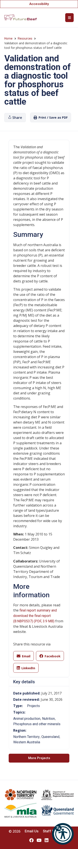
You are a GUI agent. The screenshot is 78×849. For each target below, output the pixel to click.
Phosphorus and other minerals (36, 724)
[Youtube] (39, 840)
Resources (25, 38)
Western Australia (26, 742)
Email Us (32, 831)
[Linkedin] (46, 840)
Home (8, 38)
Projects (33, 706)
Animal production (26, 719)
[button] (63, 834)
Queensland (50, 737)
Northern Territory (26, 737)
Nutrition (48, 719)
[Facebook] (31, 840)
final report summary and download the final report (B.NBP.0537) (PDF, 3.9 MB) (35, 615)
